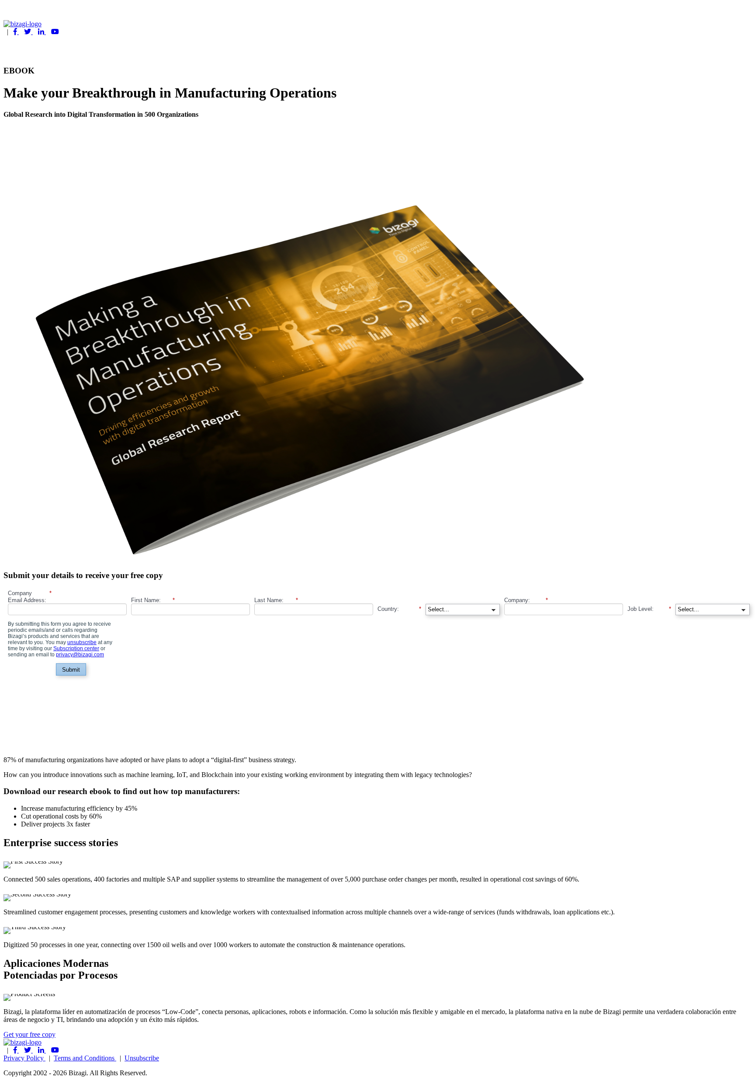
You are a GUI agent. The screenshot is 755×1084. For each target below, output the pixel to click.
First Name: (153, 600)
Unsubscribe (142, 1058)
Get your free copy (29, 1034)
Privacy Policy (24, 1058)
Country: (399, 608)
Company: (526, 600)
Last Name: (276, 600)
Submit (71, 669)
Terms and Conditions (85, 1058)
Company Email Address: (30, 596)
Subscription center (76, 648)
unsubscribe (82, 642)
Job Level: (649, 608)
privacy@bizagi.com (80, 655)
